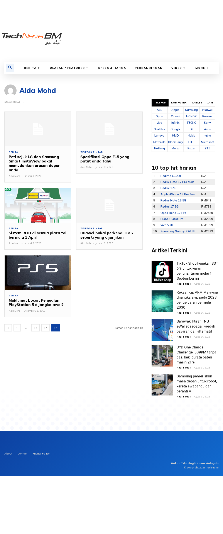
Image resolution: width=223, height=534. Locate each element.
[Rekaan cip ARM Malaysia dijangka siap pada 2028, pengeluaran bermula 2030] (162, 301)
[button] (10, 68)
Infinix (175, 122)
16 (35, 328)
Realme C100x (170, 176)
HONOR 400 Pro (171, 219)
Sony (207, 122)
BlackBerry (175, 142)
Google (175, 129)
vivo (159, 122)
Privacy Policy (40, 453)
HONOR (191, 116)
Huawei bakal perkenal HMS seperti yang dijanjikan (106, 235)
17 (45, 328)
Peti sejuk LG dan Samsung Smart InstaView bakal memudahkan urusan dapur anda (34, 163)
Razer (192, 148)
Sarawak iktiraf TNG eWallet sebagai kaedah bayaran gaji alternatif (196, 326)
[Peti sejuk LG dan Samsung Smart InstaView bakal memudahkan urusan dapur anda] (38, 129)
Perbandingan (149, 67)
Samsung (191, 110)
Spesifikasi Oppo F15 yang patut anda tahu (104, 158)
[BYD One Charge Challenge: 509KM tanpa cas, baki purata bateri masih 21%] (162, 356)
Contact (22, 453)
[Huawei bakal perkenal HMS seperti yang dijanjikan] (109, 205)
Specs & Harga (112, 67)
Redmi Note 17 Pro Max (177, 182)
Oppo (159, 116)
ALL (159, 110)
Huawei (207, 110)
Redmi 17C (168, 188)
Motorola (159, 142)
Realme (207, 116)
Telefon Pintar (91, 152)
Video (176, 67)
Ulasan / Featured (67, 67)
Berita (30, 67)
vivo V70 (166, 225)
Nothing (159, 148)
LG (191, 129)
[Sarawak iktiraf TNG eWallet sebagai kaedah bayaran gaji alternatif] (162, 330)
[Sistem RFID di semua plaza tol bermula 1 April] (38, 205)
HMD (175, 135)
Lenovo (159, 135)
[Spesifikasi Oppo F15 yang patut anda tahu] (109, 129)
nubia (207, 135)
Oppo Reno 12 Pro (173, 213)
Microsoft (207, 142)
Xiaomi (175, 116)
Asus (207, 129)
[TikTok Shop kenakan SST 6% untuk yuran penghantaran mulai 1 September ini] (162, 272)
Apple (175, 110)
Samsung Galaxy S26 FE (177, 231)
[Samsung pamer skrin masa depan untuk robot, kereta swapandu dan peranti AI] (162, 384)
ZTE (207, 148)
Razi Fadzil (184, 283)
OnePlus (159, 129)
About (8, 453)
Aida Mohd (14, 175)
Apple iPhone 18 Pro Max (178, 194)
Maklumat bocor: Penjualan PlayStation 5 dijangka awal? (36, 302)
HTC (191, 142)
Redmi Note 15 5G (173, 200)
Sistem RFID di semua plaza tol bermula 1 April (37, 235)
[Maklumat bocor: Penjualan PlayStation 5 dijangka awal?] (38, 272)
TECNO (191, 122)
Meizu (175, 148)
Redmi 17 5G (169, 206)
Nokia (191, 135)
